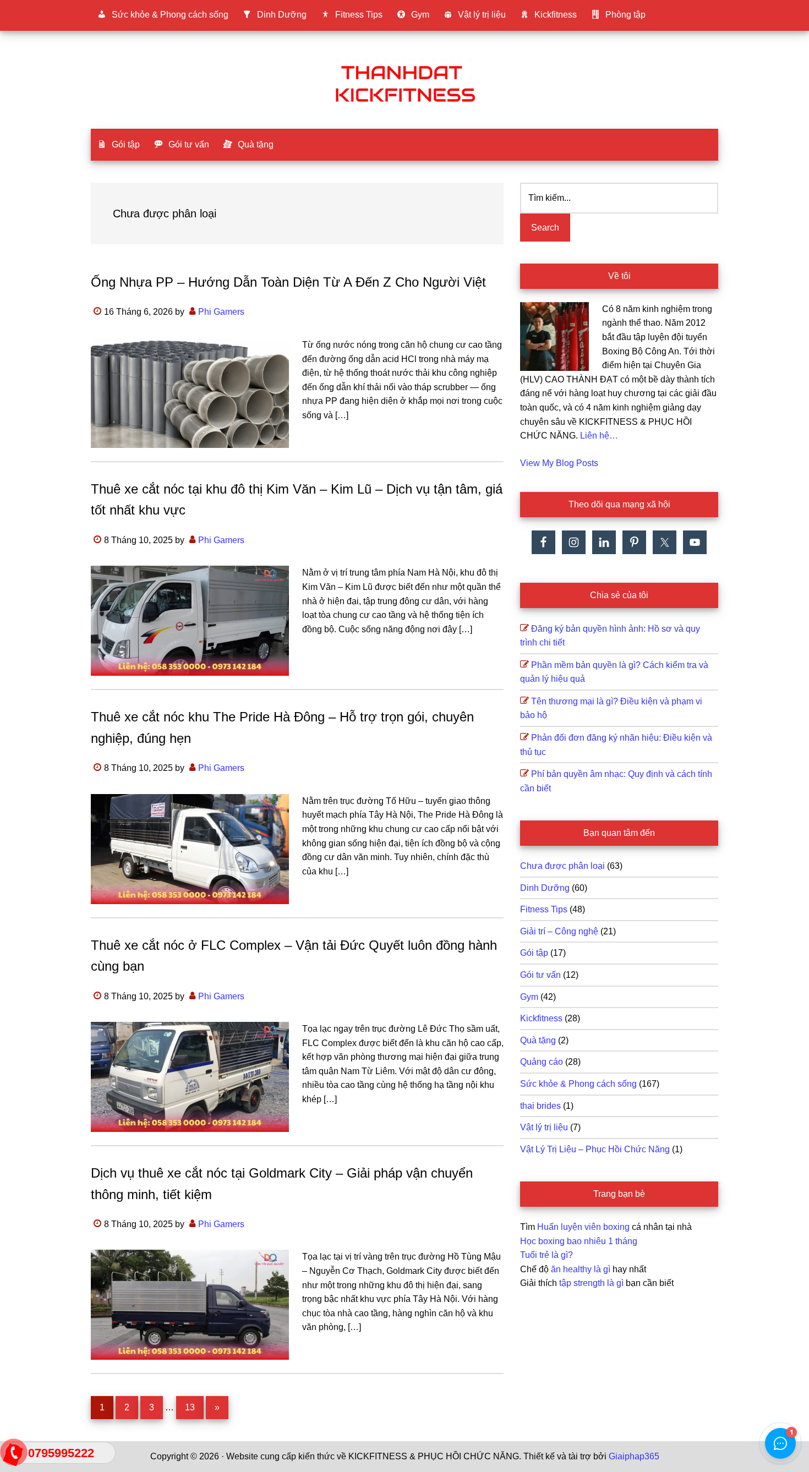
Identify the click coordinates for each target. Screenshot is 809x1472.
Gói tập (534, 952)
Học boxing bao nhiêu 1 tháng (578, 1241)
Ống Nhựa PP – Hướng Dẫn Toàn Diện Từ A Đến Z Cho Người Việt (288, 282)
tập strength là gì (591, 1283)
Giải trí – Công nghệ (559, 931)
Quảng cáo (541, 1061)
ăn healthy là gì (580, 1269)
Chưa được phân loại (562, 866)
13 (194, 1407)
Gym (529, 997)
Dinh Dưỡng (545, 888)
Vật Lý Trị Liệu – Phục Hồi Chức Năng (595, 1149)
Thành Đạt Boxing (404, 82)
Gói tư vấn (540, 974)
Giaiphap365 (634, 1456)
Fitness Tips (543, 909)
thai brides (540, 1105)
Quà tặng (538, 1040)
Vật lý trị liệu (544, 1127)
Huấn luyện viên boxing (583, 1227)
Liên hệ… (599, 435)
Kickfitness (541, 1018)
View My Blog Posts (559, 463)
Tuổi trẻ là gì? (546, 1255)
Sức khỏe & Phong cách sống (578, 1083)
